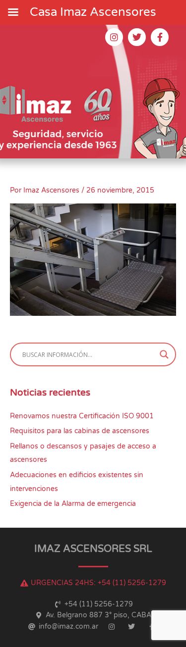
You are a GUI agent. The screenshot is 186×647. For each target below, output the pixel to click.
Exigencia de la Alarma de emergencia (73, 503)
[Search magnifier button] (164, 354)
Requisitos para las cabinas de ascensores (79, 431)
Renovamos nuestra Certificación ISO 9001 (82, 416)
